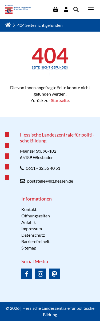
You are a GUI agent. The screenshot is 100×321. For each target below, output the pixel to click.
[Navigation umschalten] (90, 9)
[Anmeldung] (66, 9)
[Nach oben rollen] (50, 116)
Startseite (60, 100)
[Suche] (76, 9)
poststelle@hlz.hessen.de (50, 180)
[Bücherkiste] (55, 9)
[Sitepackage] (18, 9)
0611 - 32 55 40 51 (43, 168)
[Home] (8, 24)
